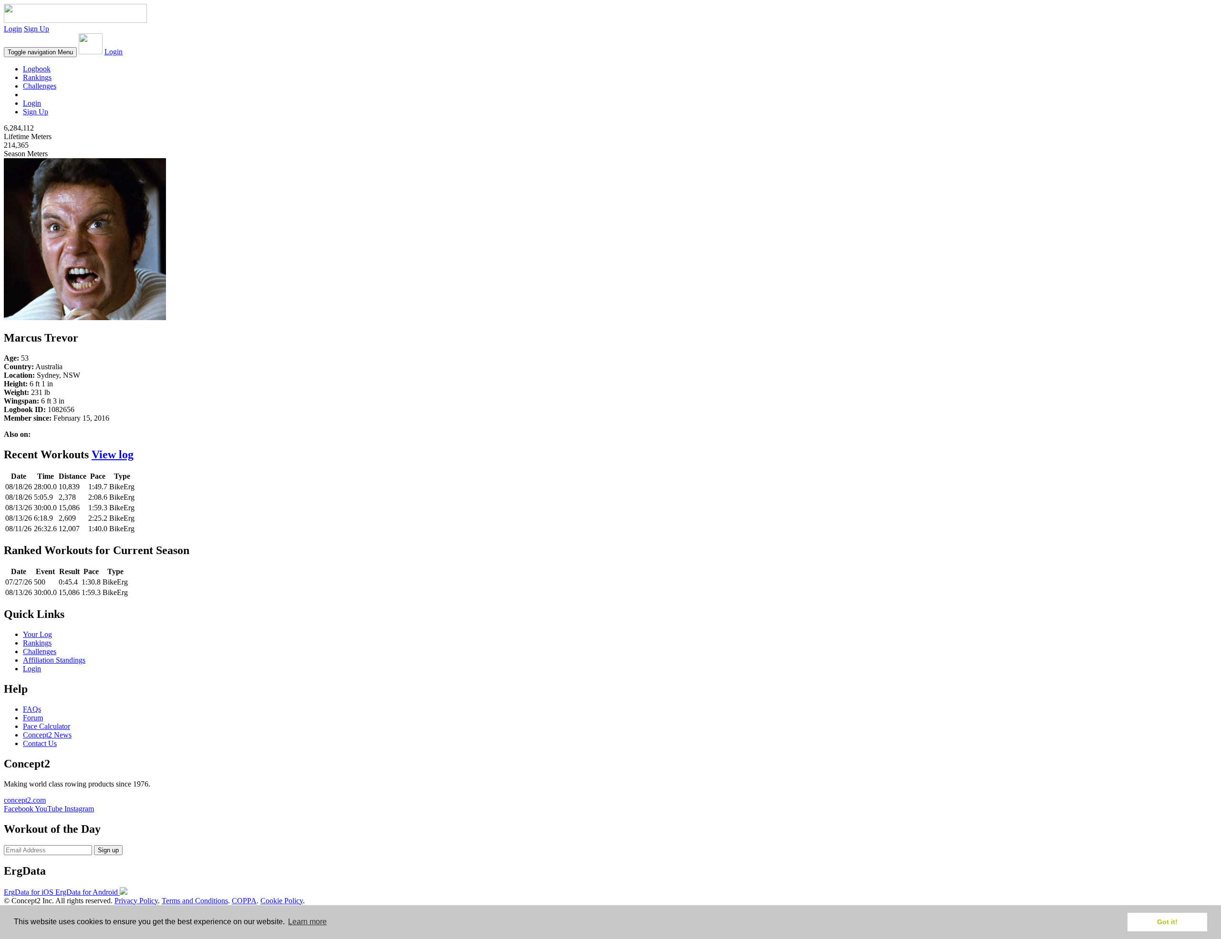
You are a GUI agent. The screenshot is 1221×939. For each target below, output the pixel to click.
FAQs (32, 709)
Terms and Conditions (195, 901)
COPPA (244, 901)
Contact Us (40, 743)
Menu (40, 52)
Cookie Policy (281, 901)
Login (13, 29)
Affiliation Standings (54, 660)
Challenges (39, 86)
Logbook (37, 69)
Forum (33, 718)
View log (113, 454)
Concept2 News (47, 735)
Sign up (108, 850)
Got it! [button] (1167, 922)
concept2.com (25, 800)
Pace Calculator (46, 726)
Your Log (37, 634)
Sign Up (36, 29)
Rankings (37, 77)
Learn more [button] (307, 922)
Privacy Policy (136, 901)
